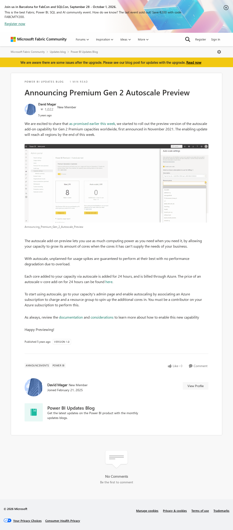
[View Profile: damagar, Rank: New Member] (30, 109)
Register (200, 39)
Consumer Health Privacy (62, 520)
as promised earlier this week (91, 123)
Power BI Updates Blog (84, 51)
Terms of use (200, 510)
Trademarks (221, 510)
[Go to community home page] (39, 39)
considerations (102, 317)
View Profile (195, 386)
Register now (15, 23)
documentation (71, 317)
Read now (193, 62)
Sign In (215, 39)
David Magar (47, 104)
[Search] (187, 39)
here (108, 281)
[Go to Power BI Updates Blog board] (34, 412)
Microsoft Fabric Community (28, 51)
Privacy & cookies (175, 510)
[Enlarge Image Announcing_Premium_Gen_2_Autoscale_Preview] (116, 183)
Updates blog (58, 51)
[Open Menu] (219, 52)
